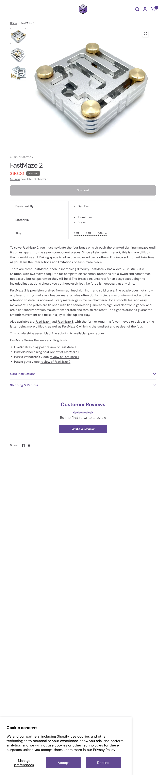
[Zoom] (145, 34)
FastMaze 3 (65, 322)
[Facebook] (23, 445)
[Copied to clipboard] (29, 445)
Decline (103, 762)
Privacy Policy (104, 749)
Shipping (15, 179)
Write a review (83, 429)
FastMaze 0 (70, 326)
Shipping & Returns (24, 385)
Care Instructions (22, 374)
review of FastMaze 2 (55, 362)
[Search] (137, 9)
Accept (64, 762)
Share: (14, 445)
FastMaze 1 (43, 322)
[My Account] (145, 9)
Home (13, 23)
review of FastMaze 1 (61, 347)
